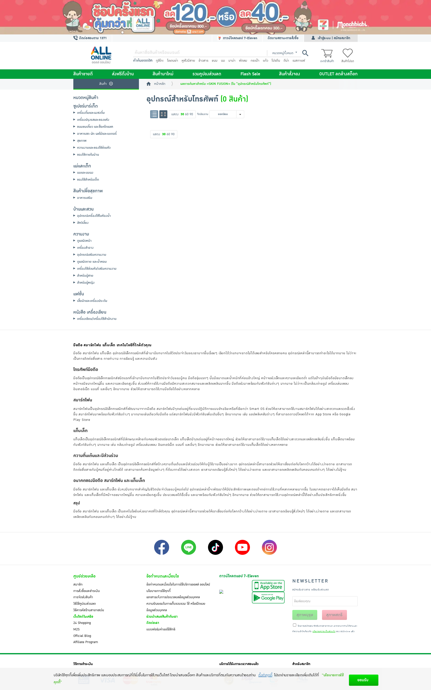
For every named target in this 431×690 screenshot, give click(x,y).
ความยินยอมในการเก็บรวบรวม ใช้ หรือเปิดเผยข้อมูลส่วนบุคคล (175, 607)
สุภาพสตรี (334, 615)
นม (223, 60)
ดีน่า (286, 60)
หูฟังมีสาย (188, 60)
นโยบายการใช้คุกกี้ (158, 590)
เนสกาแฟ (299, 60)
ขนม (214, 60)
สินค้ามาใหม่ (163, 74)
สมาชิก (78, 584)
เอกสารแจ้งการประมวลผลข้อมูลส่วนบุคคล (173, 597)
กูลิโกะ (160, 60)
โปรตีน (276, 60)
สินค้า (103, 83)
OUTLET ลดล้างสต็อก (338, 74)
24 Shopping (82, 622)
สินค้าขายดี (83, 74)
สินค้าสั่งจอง (289, 74)
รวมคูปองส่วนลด (207, 74)
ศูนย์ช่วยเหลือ (84, 576)
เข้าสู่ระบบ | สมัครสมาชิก (334, 38)
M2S (76, 629)
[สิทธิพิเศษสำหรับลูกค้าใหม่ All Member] (215, 17)
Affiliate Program (85, 642)
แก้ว (265, 60)
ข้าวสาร (203, 60)
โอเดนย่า (172, 60)
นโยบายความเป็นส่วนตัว (324, 631)
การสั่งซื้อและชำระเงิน (86, 590)
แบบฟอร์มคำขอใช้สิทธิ (160, 629)
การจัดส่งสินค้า (83, 597)
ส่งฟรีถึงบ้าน (123, 74)
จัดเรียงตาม (202, 114)
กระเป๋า (255, 60)
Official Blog (82, 635)
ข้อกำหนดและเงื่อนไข (162, 576)
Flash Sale (250, 74)
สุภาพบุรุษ (305, 615)
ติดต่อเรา (152, 622)
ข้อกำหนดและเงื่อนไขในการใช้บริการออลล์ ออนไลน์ (178, 584)
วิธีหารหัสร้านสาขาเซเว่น (88, 610)
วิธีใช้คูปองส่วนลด (84, 603)
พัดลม (243, 60)
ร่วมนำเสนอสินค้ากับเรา (162, 616)
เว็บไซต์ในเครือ (83, 616)
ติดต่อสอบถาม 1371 (92, 38)
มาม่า (231, 60)
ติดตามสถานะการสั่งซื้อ (283, 38)
